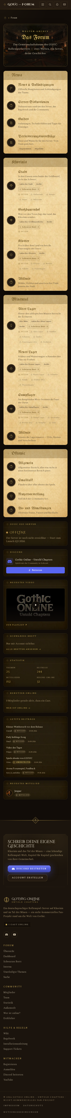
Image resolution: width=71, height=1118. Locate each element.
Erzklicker (9, 1018)
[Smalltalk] (11, 482)
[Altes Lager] (11, 325)
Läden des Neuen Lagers (29, 364)
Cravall (9, 730)
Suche (6, 977)
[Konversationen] (64, 4)
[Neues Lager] (11, 368)
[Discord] (6, 934)
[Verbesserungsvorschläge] (11, 142)
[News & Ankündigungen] (11, 88)
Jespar (17, 791)
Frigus (9, 751)
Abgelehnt (39, 148)
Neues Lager (27, 352)
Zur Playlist (15, 624)
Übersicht (8, 951)
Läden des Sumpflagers (29, 407)
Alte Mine (23, 321)
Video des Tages (14, 747)
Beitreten (35, 570)
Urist (8, 762)
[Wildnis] (11, 282)
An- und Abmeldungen (34, 508)
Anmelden (9, 1069)
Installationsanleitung (15, 1044)
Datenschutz (33, 1105)
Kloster (23, 241)
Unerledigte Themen (14, 972)
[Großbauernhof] (11, 220)
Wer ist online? (11, 1013)
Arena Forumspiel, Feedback (20, 768)
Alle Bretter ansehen (23, 649)
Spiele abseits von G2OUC (19, 758)
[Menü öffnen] (43, 4)
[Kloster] (11, 255)
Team (6, 997)
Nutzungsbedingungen (20, 1112)
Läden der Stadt (26, 184)
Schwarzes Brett (12, 961)
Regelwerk (9, 1038)
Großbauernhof (29, 210)
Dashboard (9, 956)
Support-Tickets (12, 1049)
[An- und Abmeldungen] (11, 510)
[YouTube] (14, 934)
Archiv (39, 184)
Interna (7, 967)
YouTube (8, 1080)
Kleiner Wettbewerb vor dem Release (24, 727)
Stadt (22, 172)
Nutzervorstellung (31, 494)
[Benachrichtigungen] (57, 4)
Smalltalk (25, 480)
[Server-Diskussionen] (11, 105)
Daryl (8, 741)
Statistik (8, 1003)
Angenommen (25, 148)
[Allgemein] (11, 466)
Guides (23, 119)
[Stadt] (11, 186)
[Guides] (11, 123)
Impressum (11, 1105)
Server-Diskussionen (33, 102)
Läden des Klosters (27, 253)
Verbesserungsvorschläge (36, 136)
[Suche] (50, 4)
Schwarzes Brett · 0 (30, 189)
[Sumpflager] (11, 409)
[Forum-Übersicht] (5, 18)
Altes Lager (27, 309)
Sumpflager (26, 395)
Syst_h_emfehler (13, 772)
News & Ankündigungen (36, 85)
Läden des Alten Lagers (41, 321)
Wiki (6, 1033)
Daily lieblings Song (16, 737)
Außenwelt (9, 1008)
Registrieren (10, 1064)
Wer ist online (18, 707)
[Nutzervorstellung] (11, 496)
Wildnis (24, 279)
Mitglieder (9, 992)
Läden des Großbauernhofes (31, 221)
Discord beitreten (13, 1074)
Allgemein (25, 463)
